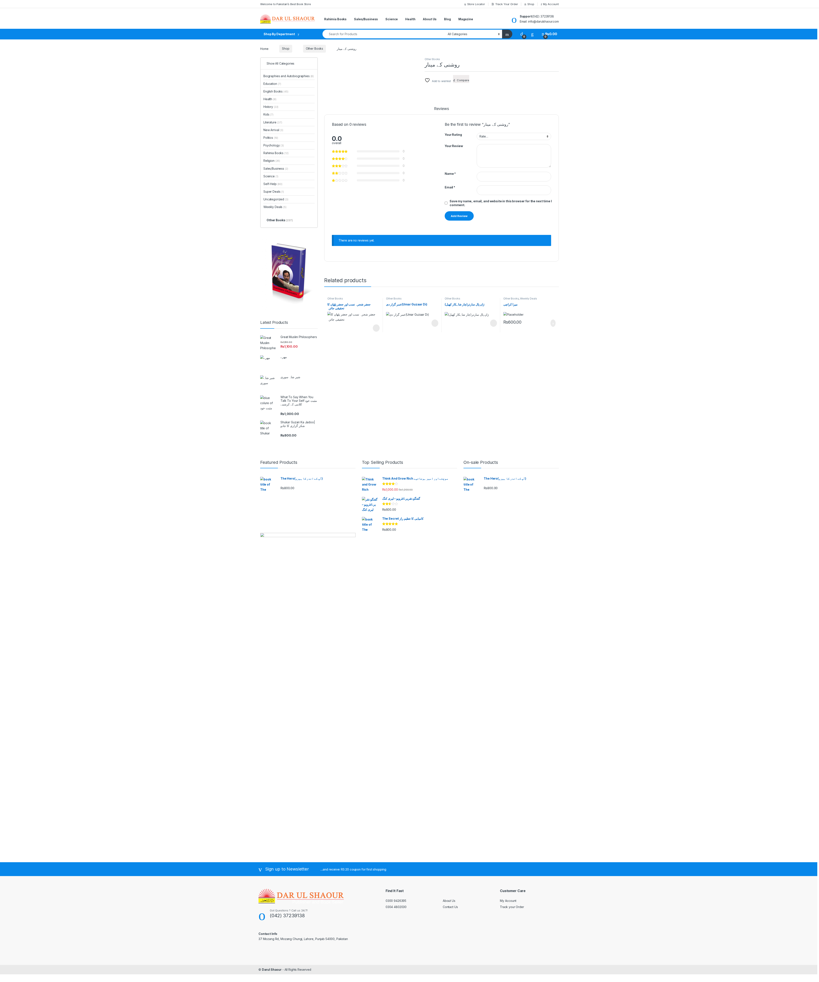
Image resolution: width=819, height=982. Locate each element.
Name (450, 173)
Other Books (314, 48)
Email (450, 187)
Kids (268, 114)
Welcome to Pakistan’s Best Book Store (285, 4)
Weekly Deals (528, 298)
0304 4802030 (396, 907)
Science (391, 19)
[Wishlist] (532, 34)
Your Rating (453, 134)
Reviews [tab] (441, 109)
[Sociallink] (260, 948)
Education (272, 83)
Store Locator (476, 4)
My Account (551, 4)
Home (264, 48)
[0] (521, 34)
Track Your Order (506, 4)
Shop (530, 4)
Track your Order (512, 907)
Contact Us (450, 907)
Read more (376, 328)
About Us (430, 19)
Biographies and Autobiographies (288, 76)
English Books (275, 91)
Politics (270, 137)
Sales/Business (366, 19)
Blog (447, 19)
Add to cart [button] (553, 323)
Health (410, 19)
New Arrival (273, 130)
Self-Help (272, 184)
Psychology (273, 145)
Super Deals (273, 191)
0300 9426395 (396, 900)
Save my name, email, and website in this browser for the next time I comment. (501, 203)
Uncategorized (275, 199)
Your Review (454, 146)
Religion (271, 160)
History (270, 106)
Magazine (465, 19)
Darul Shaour (272, 969)
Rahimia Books (335, 19)
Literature (272, 122)
